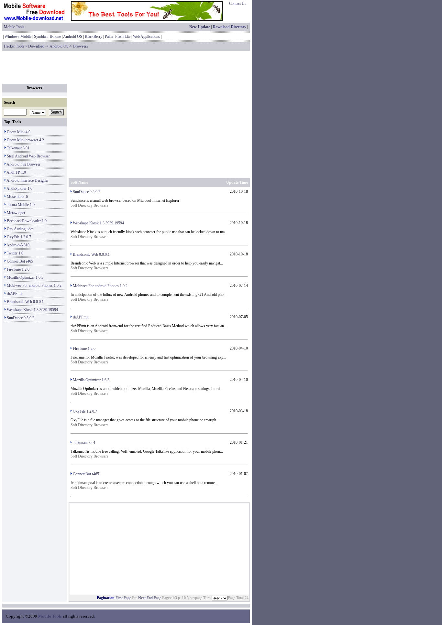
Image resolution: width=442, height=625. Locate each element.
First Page (123, 598)
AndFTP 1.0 (16, 172)
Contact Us (237, 3)
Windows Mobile (18, 36)
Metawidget (16, 212)
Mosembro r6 (17, 196)
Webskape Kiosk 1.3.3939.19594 (32, 309)
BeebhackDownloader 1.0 (27, 221)
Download (36, 46)
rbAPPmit (14, 293)
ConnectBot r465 (20, 261)
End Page (154, 598)
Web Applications (146, 36)
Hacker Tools (14, 46)
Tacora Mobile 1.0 (21, 204)
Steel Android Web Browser (28, 156)
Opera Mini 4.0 (18, 132)
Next (142, 598)
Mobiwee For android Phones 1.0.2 (34, 285)
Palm (109, 36)
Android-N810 (17, 245)
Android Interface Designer (27, 180)
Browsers (80, 46)
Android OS (72, 36)
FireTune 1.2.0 (18, 269)
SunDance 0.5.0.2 (20, 318)
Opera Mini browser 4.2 (25, 140)
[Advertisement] (126, 67)
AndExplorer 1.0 (19, 188)
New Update (199, 27)
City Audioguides (20, 229)
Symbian (41, 36)
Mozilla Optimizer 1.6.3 (25, 277)
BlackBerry (93, 36)
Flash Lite (122, 36)
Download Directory (229, 27)
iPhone (55, 36)
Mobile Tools (14, 27)
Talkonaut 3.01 (18, 148)
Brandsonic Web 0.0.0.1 (25, 301)
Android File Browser (23, 164)
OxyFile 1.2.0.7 (19, 237)
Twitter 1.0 (15, 253)
